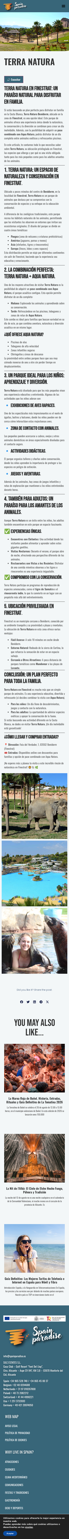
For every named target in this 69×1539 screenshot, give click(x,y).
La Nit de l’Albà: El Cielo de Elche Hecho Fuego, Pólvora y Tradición (34, 1190)
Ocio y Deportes (14, 1508)
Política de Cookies (16, 1440)
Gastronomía (12, 1500)
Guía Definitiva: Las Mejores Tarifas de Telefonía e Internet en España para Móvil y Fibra (34, 1280)
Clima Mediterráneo (16, 1477)
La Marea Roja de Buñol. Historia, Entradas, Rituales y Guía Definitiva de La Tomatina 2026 (34, 1100)
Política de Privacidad (17, 1433)
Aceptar (10, 1533)
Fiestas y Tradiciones (17, 1493)
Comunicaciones (14, 1485)
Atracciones (12, 1462)
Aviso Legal (11, 1426)
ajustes (29, 1527)
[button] (63, 6)
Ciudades (10, 1469)
